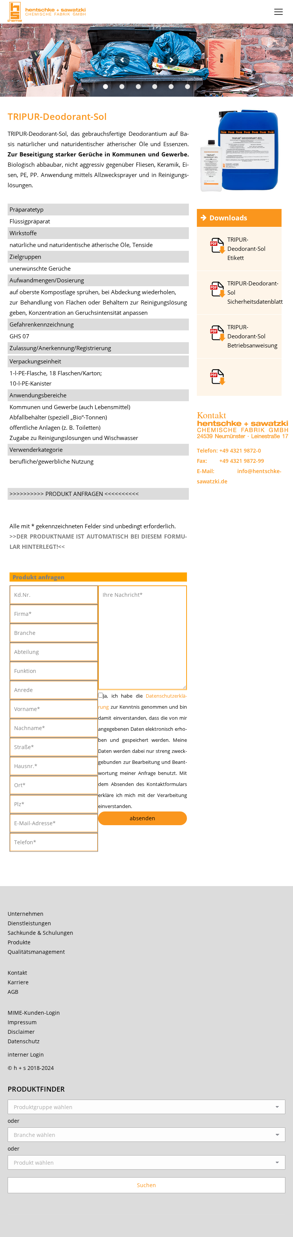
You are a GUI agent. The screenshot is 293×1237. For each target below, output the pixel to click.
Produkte (19, 942)
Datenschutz (24, 1041)
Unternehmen (25, 913)
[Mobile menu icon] (278, 12)
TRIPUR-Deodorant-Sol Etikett (246, 248)
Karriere (18, 982)
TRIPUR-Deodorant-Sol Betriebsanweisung (252, 336)
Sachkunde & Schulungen (40, 932)
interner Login (26, 1054)
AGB (13, 991)
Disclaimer (21, 1031)
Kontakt (17, 972)
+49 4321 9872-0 (240, 450)
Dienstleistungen (29, 923)
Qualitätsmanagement (36, 951)
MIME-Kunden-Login (34, 1012)
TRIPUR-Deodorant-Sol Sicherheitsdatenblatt (255, 292)
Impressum (22, 1022)
